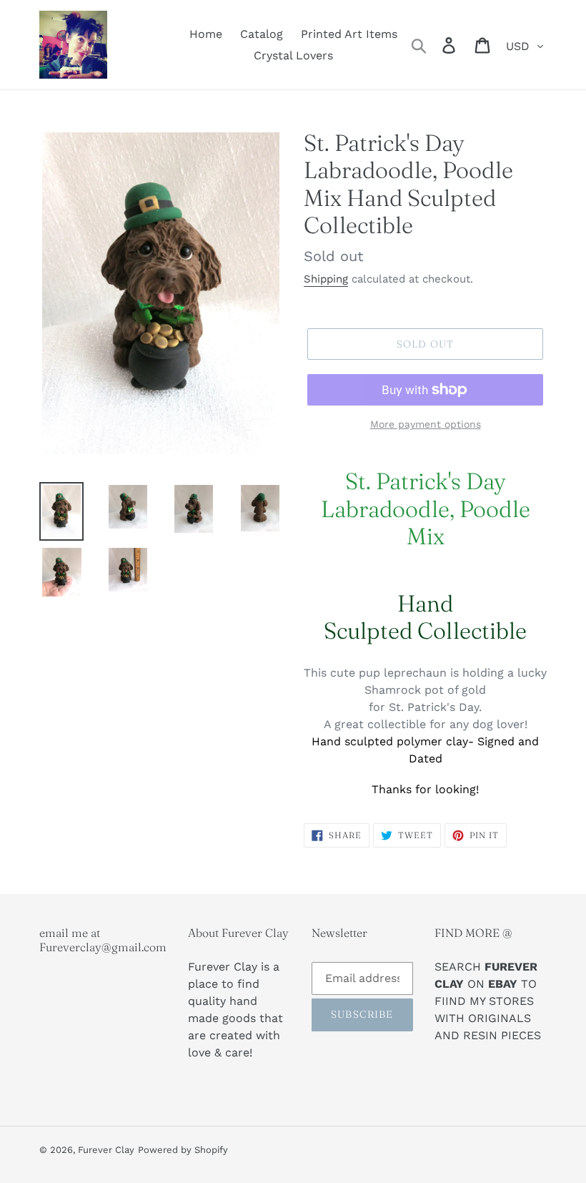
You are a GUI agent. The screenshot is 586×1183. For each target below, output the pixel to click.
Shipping (326, 279)
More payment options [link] (425, 424)
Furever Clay (106, 1149)
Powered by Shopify (183, 1149)
